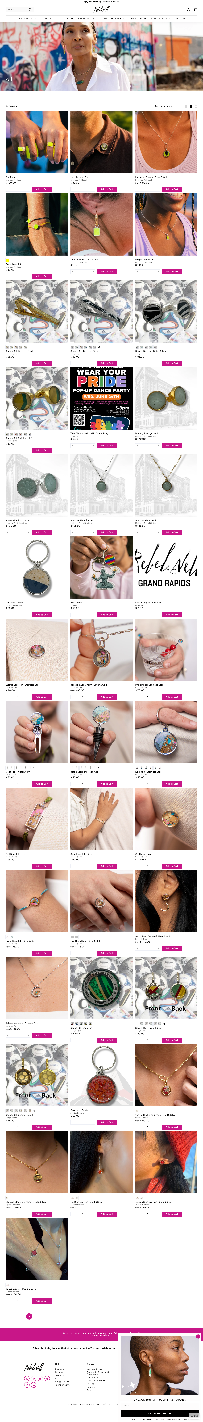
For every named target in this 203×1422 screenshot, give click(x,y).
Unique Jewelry (26, 18)
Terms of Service (63, 1385)
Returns (59, 1372)
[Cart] (195, 9)
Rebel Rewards (160, 18)
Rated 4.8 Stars (101, 2)
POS (104, 1404)
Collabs (65, 18)
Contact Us (92, 1377)
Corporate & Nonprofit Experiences (98, 1373)
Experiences (86, 18)
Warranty (59, 1375)
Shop (48, 18)
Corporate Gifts (113, 18)
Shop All (181, 18)
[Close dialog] (198, 1336)
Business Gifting (95, 1369)
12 (23, 1315)
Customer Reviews (96, 1380)
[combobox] (20, 9)
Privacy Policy (62, 1381)
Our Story (136, 18)
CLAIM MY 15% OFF (160, 1413)
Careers (91, 1390)
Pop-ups (91, 1387)
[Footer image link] (37, 1367)
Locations (92, 1384)
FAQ (57, 1378)
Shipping (59, 1369)
